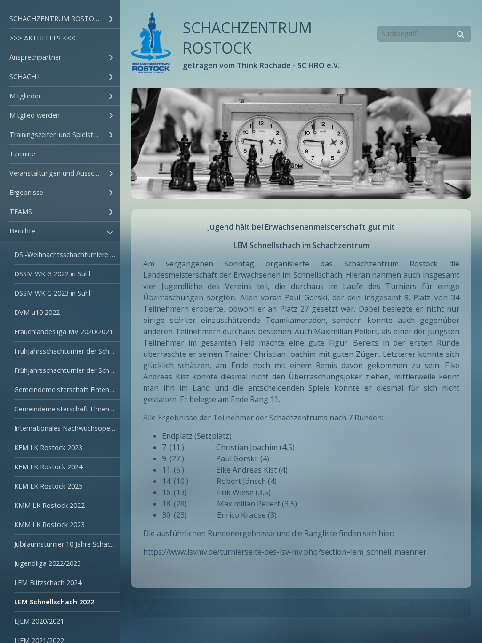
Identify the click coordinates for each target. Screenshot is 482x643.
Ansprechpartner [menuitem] (35, 57)
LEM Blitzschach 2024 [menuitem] (47, 582)
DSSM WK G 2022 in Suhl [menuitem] (52, 273)
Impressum (442, 607)
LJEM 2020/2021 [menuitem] (39, 621)
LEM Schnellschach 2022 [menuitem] (54, 601)
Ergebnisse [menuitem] (26, 192)
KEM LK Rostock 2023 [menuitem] (48, 447)
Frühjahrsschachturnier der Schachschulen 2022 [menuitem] (67, 350)
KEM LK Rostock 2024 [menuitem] (48, 466)
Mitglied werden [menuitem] (34, 115)
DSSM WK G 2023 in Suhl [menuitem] (52, 293)
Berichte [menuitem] (22, 230)
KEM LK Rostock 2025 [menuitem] (48, 486)
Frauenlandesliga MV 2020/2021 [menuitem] (63, 331)
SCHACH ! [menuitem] (24, 76)
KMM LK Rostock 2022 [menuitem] (49, 505)
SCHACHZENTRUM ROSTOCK (247, 37)
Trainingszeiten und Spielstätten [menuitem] (55, 134)
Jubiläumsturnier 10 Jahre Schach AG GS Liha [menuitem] (67, 543)
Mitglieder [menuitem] (25, 95)
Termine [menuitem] (22, 153)
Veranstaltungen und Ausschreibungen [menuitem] (55, 173)
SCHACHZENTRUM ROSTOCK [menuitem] (55, 18)
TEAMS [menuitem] (20, 211)
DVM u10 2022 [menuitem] (37, 312)
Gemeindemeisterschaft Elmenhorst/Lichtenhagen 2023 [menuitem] (67, 408)
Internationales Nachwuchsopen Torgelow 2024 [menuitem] (67, 428)
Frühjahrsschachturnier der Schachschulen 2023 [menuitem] (67, 370)
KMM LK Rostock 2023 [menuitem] (49, 524)
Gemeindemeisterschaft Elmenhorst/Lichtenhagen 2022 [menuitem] (67, 389)
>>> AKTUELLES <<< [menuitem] (42, 37)
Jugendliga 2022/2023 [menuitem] (47, 563)
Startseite (371, 607)
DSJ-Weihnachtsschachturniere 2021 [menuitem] (67, 254)
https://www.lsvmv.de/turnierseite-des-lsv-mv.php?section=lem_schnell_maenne (283, 552)
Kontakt (405, 607)
